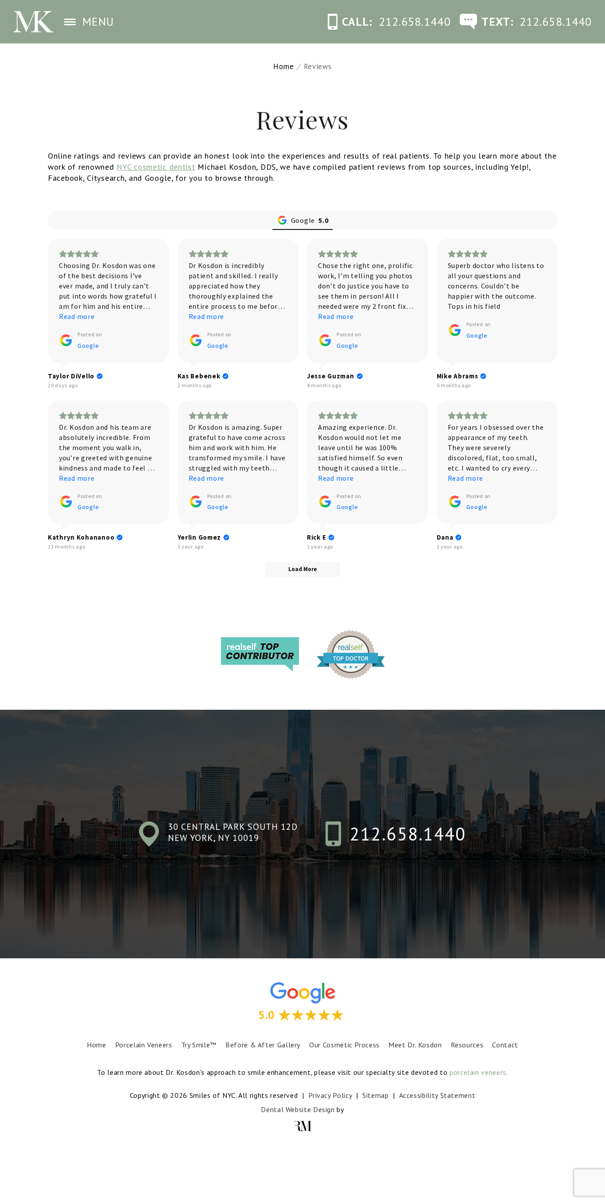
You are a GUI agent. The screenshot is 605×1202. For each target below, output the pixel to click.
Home (283, 66)
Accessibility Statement (437, 1095)
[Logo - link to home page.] (33, 21)
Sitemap (375, 1095)
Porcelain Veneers (143, 1044)
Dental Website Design (297, 1109)
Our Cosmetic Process (344, 1044)
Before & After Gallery (262, 1044)
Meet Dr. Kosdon (415, 1044)
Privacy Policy (330, 1095)
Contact (505, 1044)
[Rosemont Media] (302, 1126)
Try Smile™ (199, 1044)
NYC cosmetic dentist (155, 167)
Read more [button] (76, 316)
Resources (467, 1044)
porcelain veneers (478, 1072)
